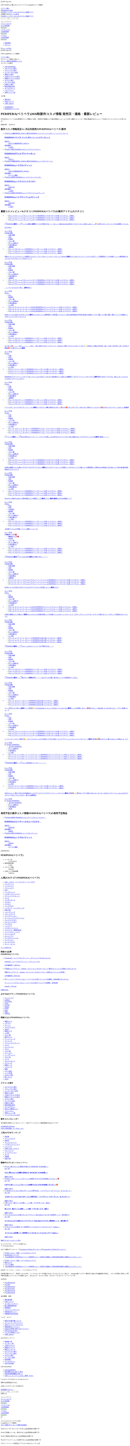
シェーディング (10, 912)
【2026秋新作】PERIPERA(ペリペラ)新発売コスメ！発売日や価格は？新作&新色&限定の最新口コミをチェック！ (43, 1257)
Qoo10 (7, 1029)
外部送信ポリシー (11, 1312)
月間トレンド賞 (10, 92)
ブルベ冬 (8, 1057)
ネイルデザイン (10, 88)
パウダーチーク (10, 900)
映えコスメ (8, 1077)
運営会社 (8, 99)
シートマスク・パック (12, 932)
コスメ (7, 1045)
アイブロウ (8, 924)
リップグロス (9, 906)
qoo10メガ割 (9, 1075)
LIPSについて (9, 101)
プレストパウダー (11, 922)
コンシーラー (9, 936)
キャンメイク (9, 998)
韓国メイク (8, 1031)
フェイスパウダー (11, 920)
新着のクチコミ (10, 1347)
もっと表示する (6, 947)
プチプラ (8, 1023)
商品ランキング (10, 1349)
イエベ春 (8, 1051)
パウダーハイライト (11, 928)
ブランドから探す (11, 70)
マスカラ (8, 902)
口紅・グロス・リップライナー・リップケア (20, 882)
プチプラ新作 (9, 1264)
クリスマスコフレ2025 (12, 1115)
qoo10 (6, 1079)
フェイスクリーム (11, 1142)
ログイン (8, 45)
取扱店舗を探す (10, 86)
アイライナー (9, 940)
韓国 (6, 1069)
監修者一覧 (8, 1341)
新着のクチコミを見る (12, 78)
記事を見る (4, 990)
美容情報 (8, 1359)
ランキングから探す (11, 72)
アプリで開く (5, 8)
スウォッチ (8, 1063)
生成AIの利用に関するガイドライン (17, 1329)
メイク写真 (8, 1073)
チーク (7, 898)
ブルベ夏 (8, 1035)
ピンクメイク (9, 1047)
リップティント (10, 892)
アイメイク (8, 1041)
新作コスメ (8, 1037)
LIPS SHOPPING (10, 66)
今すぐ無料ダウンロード (9, 1425)
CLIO (6, 1003)
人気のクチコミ (10, 1345)
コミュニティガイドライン (14, 1323)
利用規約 (8, 1308)
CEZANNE (8, 1001)
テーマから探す (10, 82)
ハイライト (8, 926)
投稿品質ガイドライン (12, 1327)
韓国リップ (8, 1065)
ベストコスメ (9, 90)
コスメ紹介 (8, 1071)
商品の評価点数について (13, 1321)
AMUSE (7, 1013)
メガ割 (7, 1033)
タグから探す (9, 80)
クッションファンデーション (14, 918)
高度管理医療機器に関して (14, 1374)
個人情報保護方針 (11, 1306)
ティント (8, 1025)
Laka (6, 1010)
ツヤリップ (8, 1067)
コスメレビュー (10, 1061)
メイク (7, 1059)
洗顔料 (7, 1156)
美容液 (7, 1136)
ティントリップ (10, 1039)
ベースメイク (9, 886)
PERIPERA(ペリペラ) (12, 1255)
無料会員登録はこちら (14, 61)
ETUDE (7, 1005)
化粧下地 (8, 910)
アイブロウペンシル (11, 938)
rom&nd (7, 1000)
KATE (7, 1008)
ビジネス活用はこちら (12, 1332)
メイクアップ (9, 884)
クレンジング (9, 1150)
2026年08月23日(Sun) (8, 1126)
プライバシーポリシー (12, 1310)
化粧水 (7, 1140)
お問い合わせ (9, 103)
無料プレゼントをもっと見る (11, 1240)
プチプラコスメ (10, 1027)
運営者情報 (8, 1300)
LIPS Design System (11, 1330)
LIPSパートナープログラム (14, 1325)
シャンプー (8, 1146)
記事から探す (9, 84)
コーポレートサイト (11, 1304)
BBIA (6, 1012)
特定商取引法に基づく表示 (14, 1372)
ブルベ (7, 1049)
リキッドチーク (10, 914)
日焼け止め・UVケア (12, 1148)
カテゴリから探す (11, 68)
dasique (7, 1007)
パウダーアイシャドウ (12, 894)
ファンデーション (11, 916)
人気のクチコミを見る (12, 76)
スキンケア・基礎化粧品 (13, 930)
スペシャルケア (10, 934)
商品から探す (9, 74)
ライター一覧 (9, 1343)
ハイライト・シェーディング (14, 908)
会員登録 (4, 1389)
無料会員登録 (22, 1425)
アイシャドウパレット (12, 896)
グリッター (8, 1053)
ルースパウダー (10, 942)
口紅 (6, 890)
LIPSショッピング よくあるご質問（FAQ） (19, 1376)
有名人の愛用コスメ (11, 1109)
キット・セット (10, 944)
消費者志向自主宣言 (11, 1314)
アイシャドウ (9, 888)
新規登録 (8, 43)
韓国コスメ (8, 1021)
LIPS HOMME (9, 1363)
